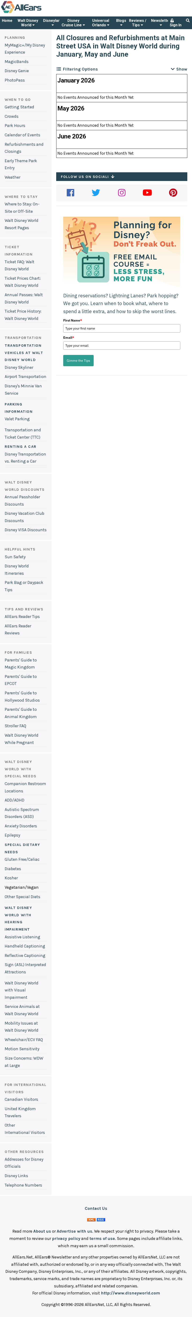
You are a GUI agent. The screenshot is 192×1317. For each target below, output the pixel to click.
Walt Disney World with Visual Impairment (21, 990)
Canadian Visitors (21, 1099)
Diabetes (13, 868)
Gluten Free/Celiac (22, 859)
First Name (72, 320)
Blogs (121, 20)
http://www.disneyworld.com (130, 1293)
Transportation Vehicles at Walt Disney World (24, 352)
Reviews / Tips (137, 22)
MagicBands (17, 61)
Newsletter (161, 20)
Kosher (11, 878)
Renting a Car (21, 446)
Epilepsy (12, 835)
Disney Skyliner (19, 367)
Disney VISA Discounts (26, 529)
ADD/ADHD (14, 800)
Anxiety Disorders (21, 826)
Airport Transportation (25, 376)
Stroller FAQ (15, 725)
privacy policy (66, 1238)
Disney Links (16, 1175)
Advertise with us (74, 1231)
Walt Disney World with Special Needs (21, 768)
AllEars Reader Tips (22, 616)
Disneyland (52, 20)
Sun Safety (15, 556)
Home (7, 20)
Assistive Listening (22, 937)
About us (42, 1231)
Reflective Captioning (25, 955)
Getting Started (19, 107)
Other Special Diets (22, 896)
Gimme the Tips (78, 360)
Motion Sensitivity (22, 1048)
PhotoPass (15, 80)
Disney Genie (17, 70)
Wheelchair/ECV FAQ (24, 1039)
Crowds (11, 116)
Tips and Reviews (24, 609)
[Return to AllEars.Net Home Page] (36, 12)
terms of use (102, 1238)
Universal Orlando (100, 22)
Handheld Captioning (25, 946)
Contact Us (96, 1208)
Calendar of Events (22, 135)
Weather (12, 177)
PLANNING (15, 37)
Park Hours (15, 125)
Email (68, 337)
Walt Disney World (28, 22)
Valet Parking (17, 418)
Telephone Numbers (23, 1185)
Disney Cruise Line (72, 22)
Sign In (175, 25)
